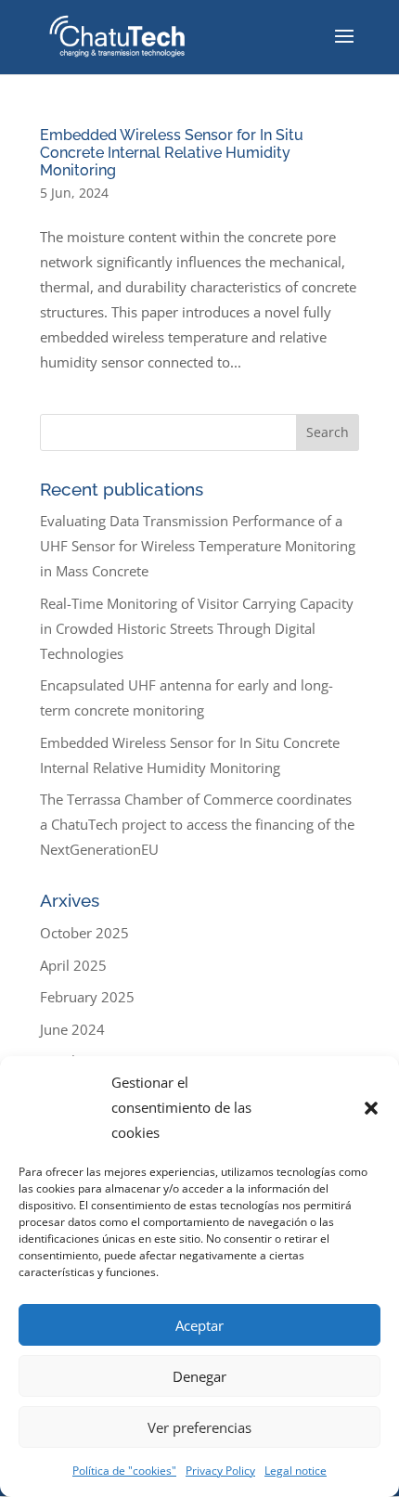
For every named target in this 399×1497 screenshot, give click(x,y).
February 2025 (87, 996)
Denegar (199, 1376)
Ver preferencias (199, 1427)
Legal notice (295, 1470)
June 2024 (72, 1029)
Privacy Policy (220, 1470)
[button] (371, 1108)
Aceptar (199, 1325)
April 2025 (73, 965)
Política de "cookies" (124, 1470)
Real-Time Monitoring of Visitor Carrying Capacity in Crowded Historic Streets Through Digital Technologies (197, 628)
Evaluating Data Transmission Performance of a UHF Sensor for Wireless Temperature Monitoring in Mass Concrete (197, 545)
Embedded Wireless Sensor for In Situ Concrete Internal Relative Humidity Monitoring (171, 152)
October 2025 (84, 932)
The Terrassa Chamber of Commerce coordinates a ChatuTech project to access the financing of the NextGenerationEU (197, 824)
